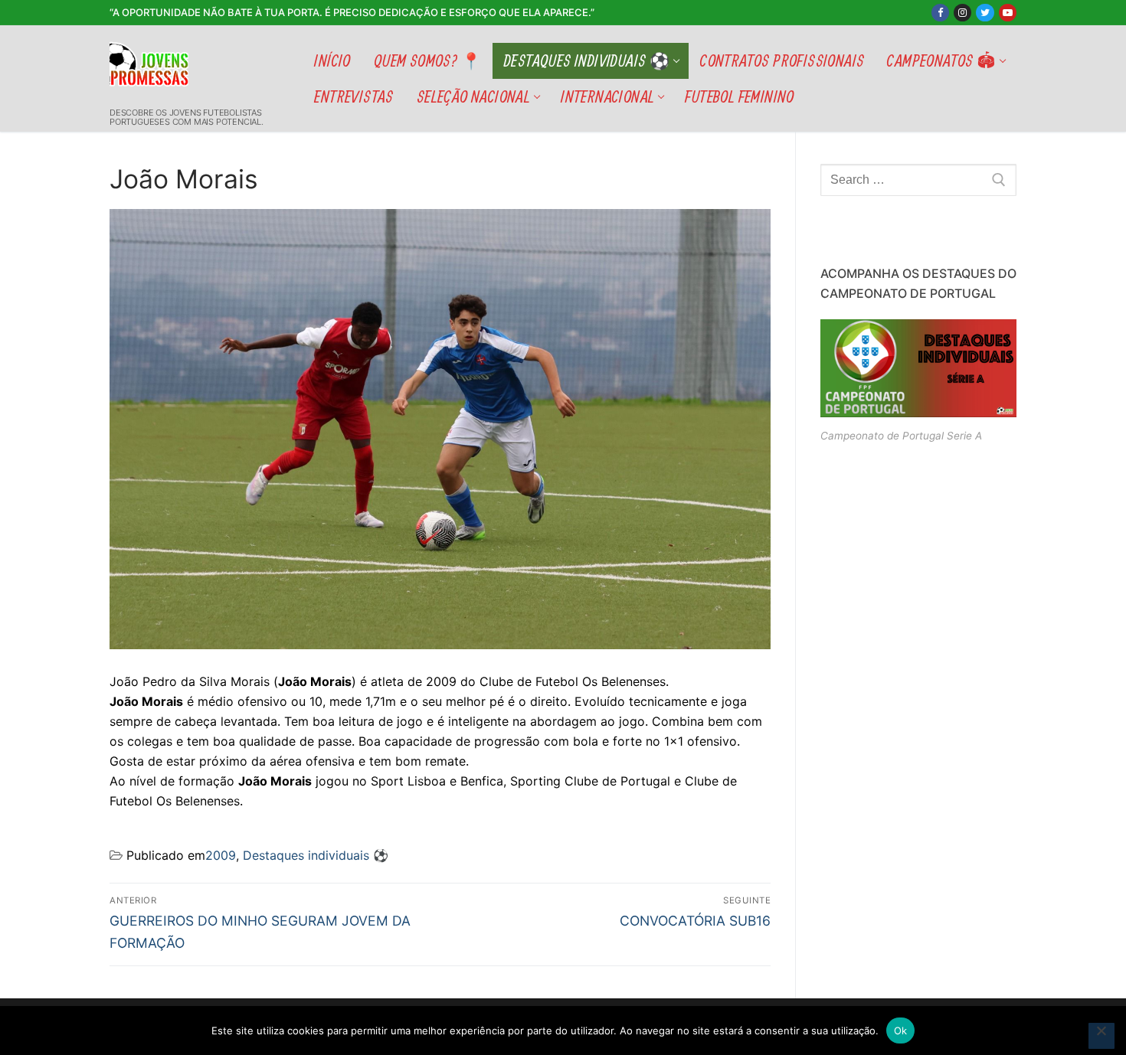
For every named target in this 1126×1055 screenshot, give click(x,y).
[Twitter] (984, 12)
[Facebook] (940, 12)
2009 (220, 855)
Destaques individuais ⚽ (315, 855)
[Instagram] (962, 12)
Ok (901, 1030)
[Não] (1101, 1036)
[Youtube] (1007, 12)
